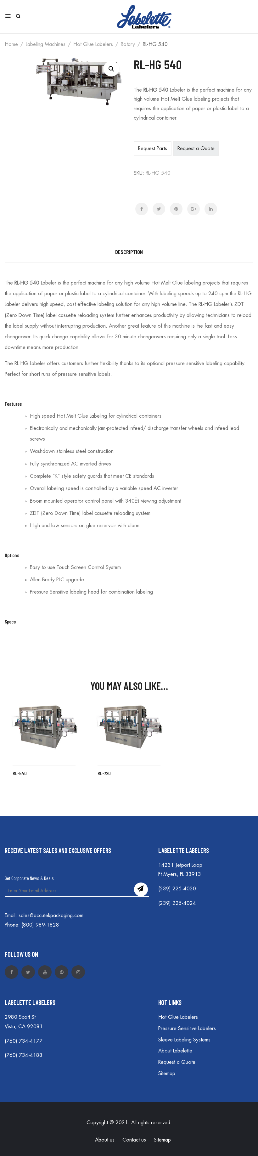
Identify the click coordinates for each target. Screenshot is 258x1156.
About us (105, 1139)
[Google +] (193, 209)
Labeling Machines (45, 44)
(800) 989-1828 (40, 925)
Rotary (128, 44)
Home (11, 44)
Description (129, 251)
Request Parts (152, 148)
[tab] (129, 252)
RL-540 (20, 773)
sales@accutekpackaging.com (51, 915)
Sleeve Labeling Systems (184, 1039)
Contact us (134, 1139)
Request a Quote (176, 1062)
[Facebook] (141, 209)
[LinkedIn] (211, 209)
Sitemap (166, 1073)
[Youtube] (45, 972)
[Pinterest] (176, 209)
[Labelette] (144, 15)
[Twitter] (159, 209)
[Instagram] (78, 972)
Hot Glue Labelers (93, 44)
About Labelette (175, 1050)
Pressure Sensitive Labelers (187, 1028)
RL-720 (104, 773)
